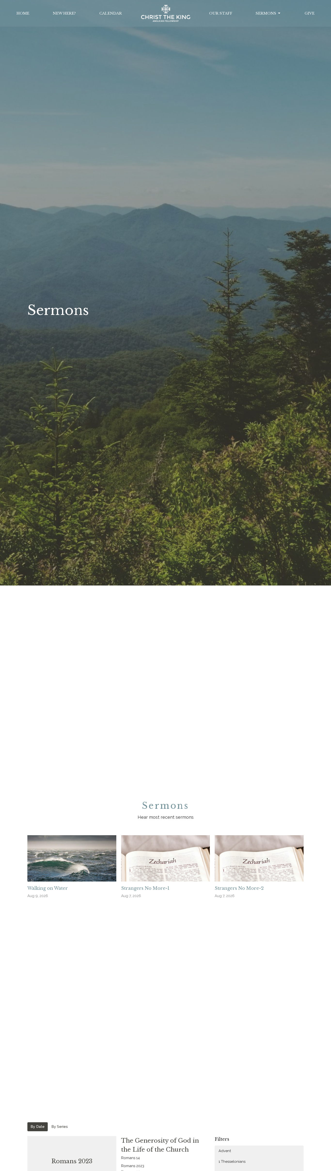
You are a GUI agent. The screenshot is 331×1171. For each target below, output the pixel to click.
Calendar (110, 13)
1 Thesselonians (232, 1161)
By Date (38, 1126)
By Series (59, 1126)
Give (310, 13)
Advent (225, 1151)
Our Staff (220, 13)
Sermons (266, 13)
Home (22, 13)
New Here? (64, 13)
